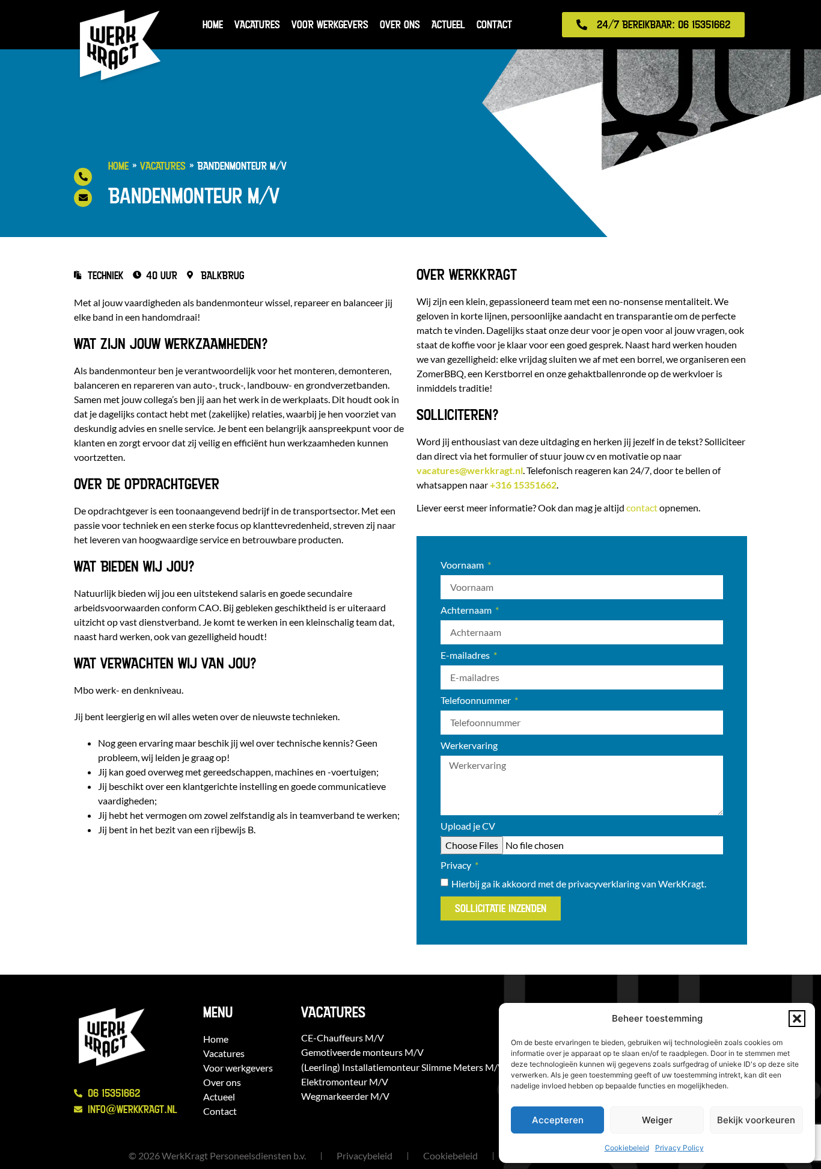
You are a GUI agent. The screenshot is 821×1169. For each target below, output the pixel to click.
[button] (797, 1019)
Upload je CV (468, 826)
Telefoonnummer (477, 701)
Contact (494, 24)
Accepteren (558, 1120)
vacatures (470, 470)
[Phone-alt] (83, 177)
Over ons (400, 24)
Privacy (457, 865)
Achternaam (467, 610)
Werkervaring (469, 746)
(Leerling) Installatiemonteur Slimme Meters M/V (402, 1067)
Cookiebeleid (627, 1147)
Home (213, 24)
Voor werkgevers (329, 24)
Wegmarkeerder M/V (345, 1096)
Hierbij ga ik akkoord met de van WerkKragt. (578, 883)
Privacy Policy (679, 1147)
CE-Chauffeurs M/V (342, 1037)
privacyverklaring (603, 883)
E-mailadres (466, 655)
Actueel (448, 24)
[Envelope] (83, 198)
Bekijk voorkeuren (756, 1120)
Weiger (657, 1120)
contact (642, 507)
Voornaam (463, 565)
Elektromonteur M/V (344, 1081)
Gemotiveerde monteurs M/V (362, 1052)
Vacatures (257, 24)
